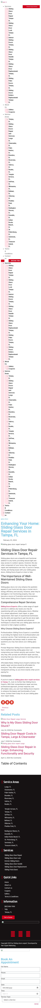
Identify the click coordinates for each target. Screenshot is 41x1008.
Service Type (5, 997)
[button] (2, 261)
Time (2, 990)
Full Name (4, 966)
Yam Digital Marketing (8, 945)
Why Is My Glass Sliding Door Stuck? (19, 724)
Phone (3, 972)
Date (2, 984)
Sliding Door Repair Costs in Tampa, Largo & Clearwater (18, 735)
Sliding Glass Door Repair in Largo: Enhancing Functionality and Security (18, 750)
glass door (4, 519)
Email (3, 978)
